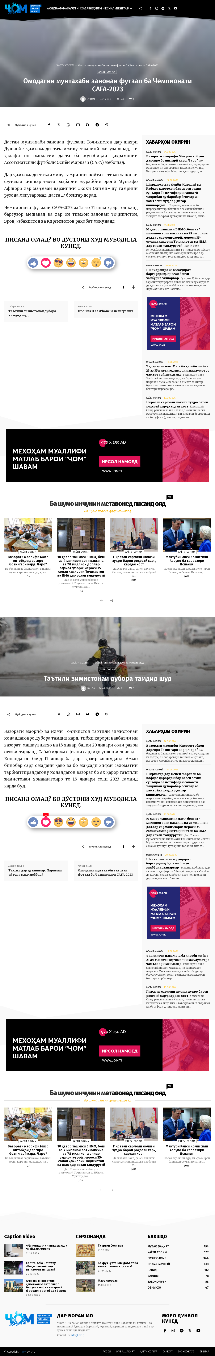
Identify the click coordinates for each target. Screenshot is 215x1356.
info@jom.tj (77, 1335)
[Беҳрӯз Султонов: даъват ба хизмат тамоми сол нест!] (85, 1267)
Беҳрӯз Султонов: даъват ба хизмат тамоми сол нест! (118, 1264)
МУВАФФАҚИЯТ (154, 265)
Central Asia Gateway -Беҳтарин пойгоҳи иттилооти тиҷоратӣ (41, 1266)
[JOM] (83, 99)
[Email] (78, 125)
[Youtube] (175, 8)
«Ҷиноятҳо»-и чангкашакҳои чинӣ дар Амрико (46, 1247)
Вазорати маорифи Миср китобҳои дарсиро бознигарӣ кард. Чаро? (28, 560)
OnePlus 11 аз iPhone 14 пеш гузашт (105, 311)
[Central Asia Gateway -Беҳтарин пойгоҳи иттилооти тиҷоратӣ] (13, 1267)
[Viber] (107, 125)
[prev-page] (102, 601)
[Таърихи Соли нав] (85, 1250)
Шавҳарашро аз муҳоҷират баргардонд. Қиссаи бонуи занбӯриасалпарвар (168, 274)
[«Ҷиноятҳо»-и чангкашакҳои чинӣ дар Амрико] (13, 1250)
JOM (92, 99)
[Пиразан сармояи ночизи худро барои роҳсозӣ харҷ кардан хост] (134, 535)
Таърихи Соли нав (110, 1245)
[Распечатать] (87, 125)
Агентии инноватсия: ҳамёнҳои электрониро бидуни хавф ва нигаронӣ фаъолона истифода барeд (46, 1285)
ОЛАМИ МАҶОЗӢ (155, 180)
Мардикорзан (108, 1280)
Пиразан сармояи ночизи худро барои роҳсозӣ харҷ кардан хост (134, 560)
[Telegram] (162, 8)
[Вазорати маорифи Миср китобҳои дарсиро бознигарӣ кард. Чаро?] (28, 535)
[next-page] (112, 601)
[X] (169, 8)
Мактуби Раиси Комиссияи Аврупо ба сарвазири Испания (187, 560)
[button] (141, 8)
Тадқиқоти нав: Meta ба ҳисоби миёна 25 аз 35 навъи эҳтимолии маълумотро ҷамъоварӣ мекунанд (177, 370)
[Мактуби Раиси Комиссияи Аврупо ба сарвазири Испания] (187, 535)
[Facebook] (150, 8)
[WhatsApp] (68, 125)
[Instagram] (156, 8)
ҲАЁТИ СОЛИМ (65, 65)
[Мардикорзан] (85, 1285)
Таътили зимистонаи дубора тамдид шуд (32, 313)
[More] (133, 287)
